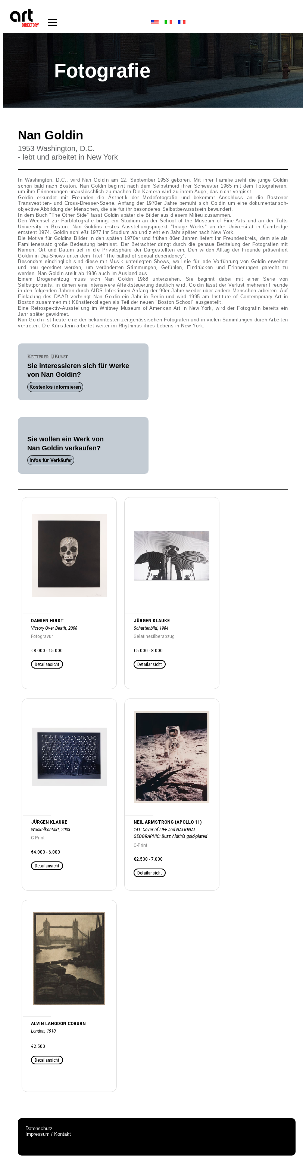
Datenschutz (39, 1128)
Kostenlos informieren (55, 387)
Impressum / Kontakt (48, 1134)
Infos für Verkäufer (50, 460)
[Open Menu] (52, 22)
